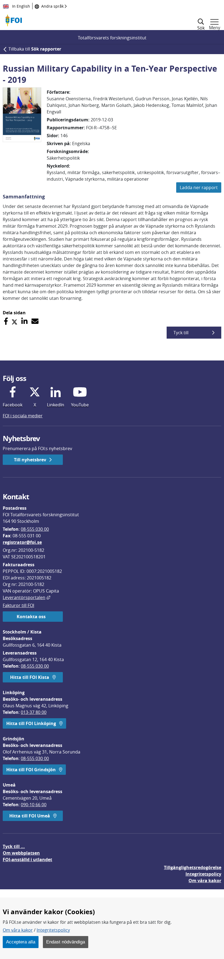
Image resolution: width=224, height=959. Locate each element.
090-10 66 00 (33, 805)
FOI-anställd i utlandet (27, 860)
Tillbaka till (34, 49)
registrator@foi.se (22, 542)
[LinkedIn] (24, 321)
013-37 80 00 (33, 712)
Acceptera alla (20, 942)
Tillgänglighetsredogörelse (192, 867)
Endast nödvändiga (65, 942)
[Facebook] (6, 321)
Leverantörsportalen (26, 597)
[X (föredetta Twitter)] (14, 321)
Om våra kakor (18, 930)
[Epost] (35, 321)
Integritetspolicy (53, 930)
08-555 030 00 (35, 529)
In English (20, 6)
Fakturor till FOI (18, 605)
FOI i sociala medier (23, 416)
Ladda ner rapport (199, 187)
